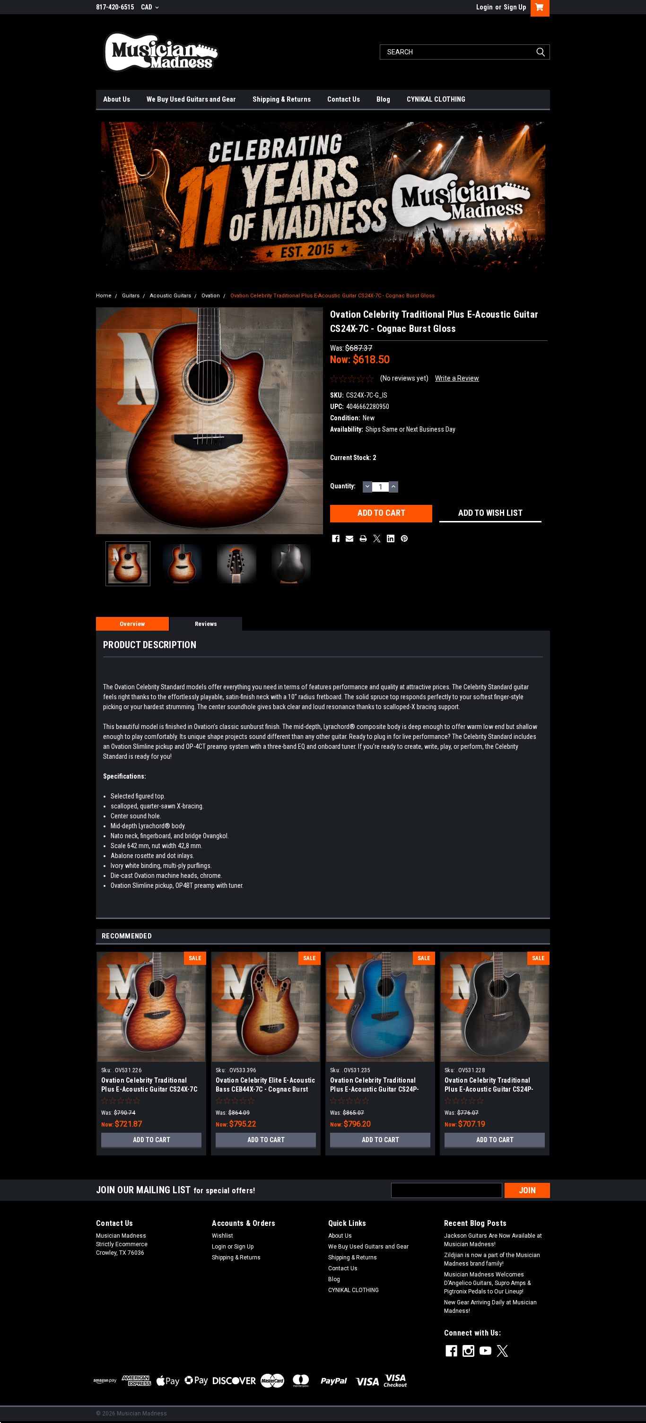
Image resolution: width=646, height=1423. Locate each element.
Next (313, 420)
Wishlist (222, 1235)
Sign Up (515, 7)
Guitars (131, 296)
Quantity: (343, 486)
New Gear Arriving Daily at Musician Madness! (490, 1306)
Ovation (210, 296)
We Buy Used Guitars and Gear (191, 99)
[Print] (363, 538)
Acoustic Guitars (170, 296)
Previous (105, 420)
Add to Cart (151, 1140)
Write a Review (457, 378)
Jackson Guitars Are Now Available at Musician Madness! (493, 1240)
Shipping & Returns (282, 99)
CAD (147, 7)
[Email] (349, 538)
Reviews (206, 623)
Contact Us (343, 99)
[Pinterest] (404, 538)
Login (484, 7)
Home (104, 296)
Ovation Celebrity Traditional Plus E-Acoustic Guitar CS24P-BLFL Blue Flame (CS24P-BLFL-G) (379, 1089)
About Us (116, 99)
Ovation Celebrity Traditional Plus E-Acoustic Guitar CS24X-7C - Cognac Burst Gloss (332, 296)
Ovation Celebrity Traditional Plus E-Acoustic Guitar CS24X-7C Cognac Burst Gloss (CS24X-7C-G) (151, 1089)
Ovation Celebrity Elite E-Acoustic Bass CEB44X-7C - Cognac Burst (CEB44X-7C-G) (265, 1089)
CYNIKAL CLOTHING (436, 99)
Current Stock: (353, 457)
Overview (132, 623)
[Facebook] (336, 538)
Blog (383, 99)
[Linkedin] (390, 538)
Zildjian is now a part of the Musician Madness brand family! (492, 1259)
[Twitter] (377, 538)
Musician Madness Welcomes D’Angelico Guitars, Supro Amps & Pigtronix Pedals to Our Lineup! (487, 1283)
